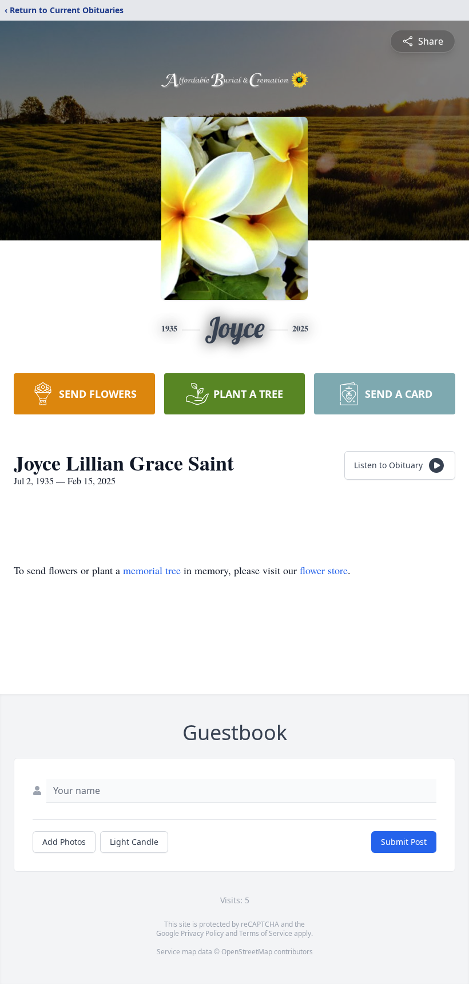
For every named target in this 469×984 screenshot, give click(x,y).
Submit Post (404, 841)
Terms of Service (265, 933)
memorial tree (152, 570)
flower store (324, 570)
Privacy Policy (202, 933)
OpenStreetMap (246, 952)
